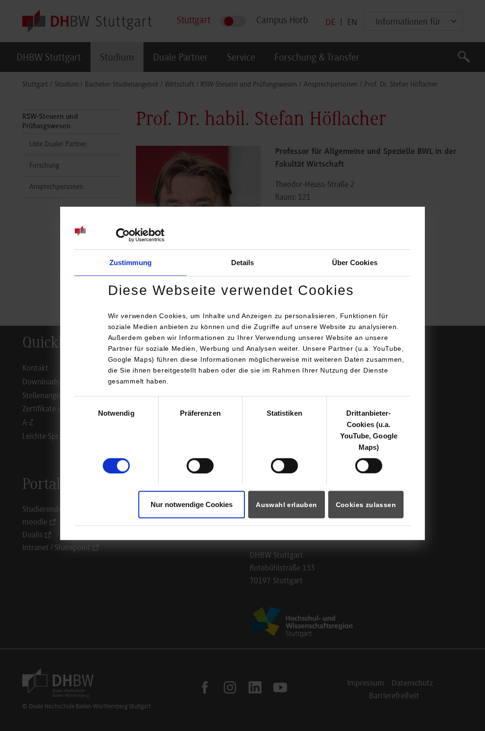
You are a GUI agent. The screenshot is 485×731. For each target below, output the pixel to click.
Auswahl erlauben (286, 504)
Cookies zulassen (366, 504)
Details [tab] (242, 263)
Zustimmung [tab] (130, 263)
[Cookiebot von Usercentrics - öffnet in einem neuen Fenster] (122, 235)
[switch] (200, 465)
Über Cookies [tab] (354, 263)
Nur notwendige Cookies (192, 504)
